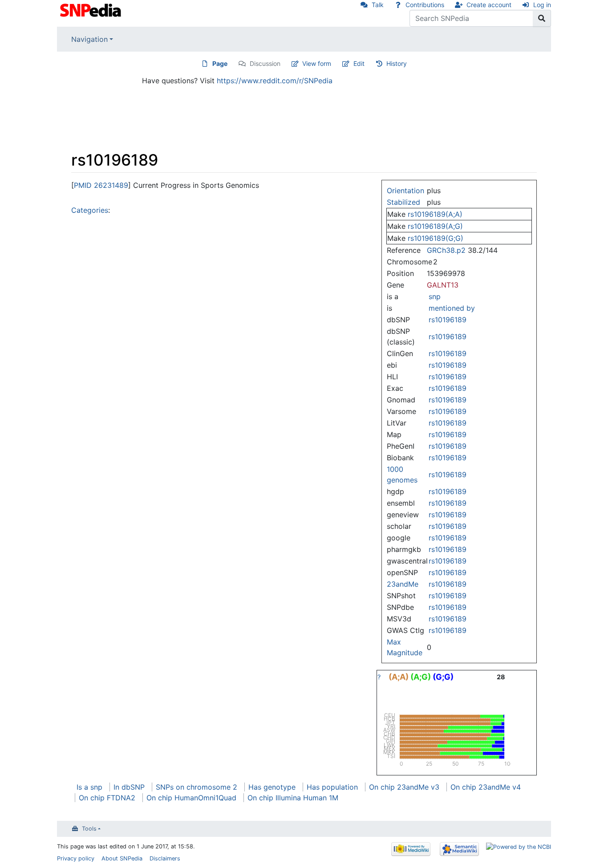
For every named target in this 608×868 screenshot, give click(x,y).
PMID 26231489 (101, 185)
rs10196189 (447, 319)
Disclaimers (165, 858)
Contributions (424, 4)
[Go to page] (542, 18)
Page (219, 63)
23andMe (402, 584)
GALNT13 (442, 284)
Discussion (265, 63)
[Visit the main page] (91, 9)
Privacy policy (75, 858)
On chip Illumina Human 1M (292, 797)
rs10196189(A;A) (435, 214)
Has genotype (272, 787)
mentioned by (452, 308)
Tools (89, 828)
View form (316, 63)
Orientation (405, 190)
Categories (89, 210)
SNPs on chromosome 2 (196, 787)
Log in (542, 4)
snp (435, 296)
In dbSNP (129, 787)
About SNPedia (121, 858)
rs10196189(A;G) (435, 226)
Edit (359, 63)
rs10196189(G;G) (435, 238)
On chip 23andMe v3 (404, 787)
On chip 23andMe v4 (485, 787)
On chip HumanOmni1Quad (191, 797)
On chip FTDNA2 (107, 797)
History (396, 63)
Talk (378, 4)
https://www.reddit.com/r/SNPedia (274, 80)
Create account (488, 4)
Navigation (89, 39)
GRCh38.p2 (446, 250)
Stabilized (403, 202)
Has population (332, 787)
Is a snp (89, 787)
